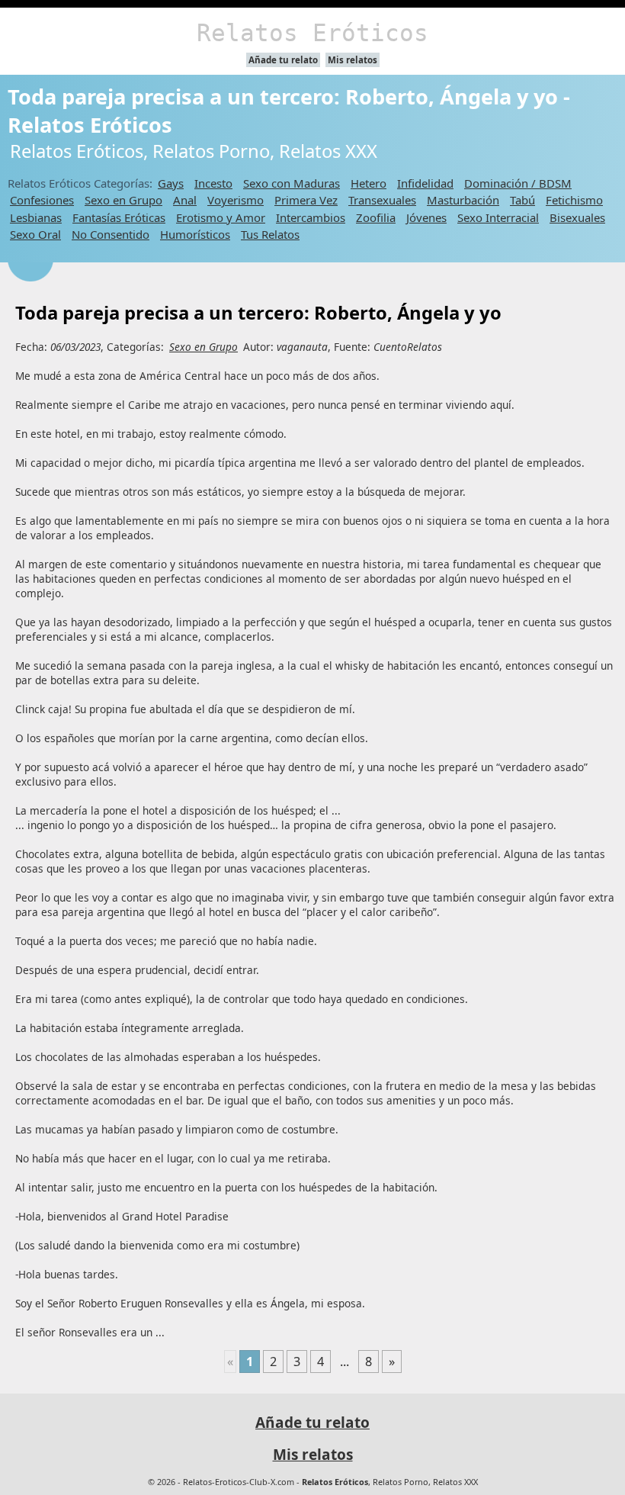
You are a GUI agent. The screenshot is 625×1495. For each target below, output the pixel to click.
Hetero (368, 183)
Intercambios (310, 217)
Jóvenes (426, 217)
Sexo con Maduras (291, 183)
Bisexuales (577, 217)
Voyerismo (235, 199)
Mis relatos (352, 60)
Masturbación (463, 199)
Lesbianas (36, 217)
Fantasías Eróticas (118, 217)
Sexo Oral (35, 234)
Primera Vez (306, 199)
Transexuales (382, 199)
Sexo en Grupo (123, 199)
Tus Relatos (270, 234)
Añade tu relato (283, 60)
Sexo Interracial (498, 217)
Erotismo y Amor (220, 217)
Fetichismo (574, 199)
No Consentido (110, 234)
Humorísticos (195, 234)
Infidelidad (425, 183)
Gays (171, 183)
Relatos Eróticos (312, 33)
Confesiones (42, 199)
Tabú (522, 199)
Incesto (213, 183)
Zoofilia (376, 217)
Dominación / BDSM (518, 183)
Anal (185, 199)
